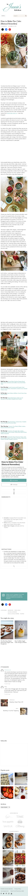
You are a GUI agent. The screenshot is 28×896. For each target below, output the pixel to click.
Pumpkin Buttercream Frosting (7, 432)
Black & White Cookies (20, 426)
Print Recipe (15, 480)
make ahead (17, 610)
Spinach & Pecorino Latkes (10, 423)
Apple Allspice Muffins (12, 393)
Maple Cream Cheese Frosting (14, 438)
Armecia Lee (7, 670)
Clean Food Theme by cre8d (17, 891)
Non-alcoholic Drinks (13, 613)
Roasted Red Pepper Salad (13, 397)
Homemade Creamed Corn (17, 388)
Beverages (10, 610)
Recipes (22, 613)
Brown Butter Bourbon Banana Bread (16, 381)
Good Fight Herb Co (12, 113)
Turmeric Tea (12, 426)
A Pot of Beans (4, 394)
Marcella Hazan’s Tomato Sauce (15, 421)
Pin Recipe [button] (14, 484)
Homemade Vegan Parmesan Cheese (15, 436)
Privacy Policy (18, 888)
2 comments (4, 26)
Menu (3, 15)
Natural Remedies (12, 612)
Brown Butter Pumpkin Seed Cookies (13, 399)
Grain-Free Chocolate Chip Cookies (15, 431)
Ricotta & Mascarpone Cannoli (7, 427)
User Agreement (5, 891)
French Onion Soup (22, 393)
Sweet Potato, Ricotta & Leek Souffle (9, 382)
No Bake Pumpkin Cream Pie (11, 439)
